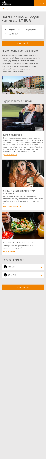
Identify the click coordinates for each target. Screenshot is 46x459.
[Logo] (6, 3)
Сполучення (8, 9)
